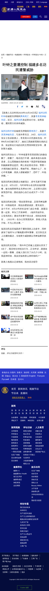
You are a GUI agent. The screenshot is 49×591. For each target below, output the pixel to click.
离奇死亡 (24, 116)
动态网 (38, 569)
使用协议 (5, 558)
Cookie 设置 (24, 588)
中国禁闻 (14, 437)
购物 (30, 398)
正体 (27, 2)
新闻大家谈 (27, 431)
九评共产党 (24, 522)
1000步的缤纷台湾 (37, 495)
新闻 (13, 406)
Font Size (37, 106)
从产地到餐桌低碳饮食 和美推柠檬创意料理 (40, 319)
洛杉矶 (26, 372)
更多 (23, 572)
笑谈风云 (38, 434)
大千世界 (34, 488)
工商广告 (23, 546)
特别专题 (24, 504)
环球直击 (27, 55)
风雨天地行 (24, 531)
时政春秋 (26, 440)
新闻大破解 (27, 446)
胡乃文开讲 (17, 477)
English (32, 376)
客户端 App (6, 561)
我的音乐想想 (36, 500)
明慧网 (30, 569)
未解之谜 (38, 431)
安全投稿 (15, 558)
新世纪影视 (14, 572)
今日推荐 (41, 417)
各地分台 (20, 2)
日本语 (13, 379)
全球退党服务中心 (18, 569)
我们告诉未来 (25, 507)
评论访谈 (27, 427)
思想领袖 (26, 443)
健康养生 (17, 467)
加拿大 (19, 372)
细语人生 (26, 464)
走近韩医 (16, 485)
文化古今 (38, 449)
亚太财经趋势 (16, 458)
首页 (3, 55)
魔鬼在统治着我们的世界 (29, 519)
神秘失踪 (9, 134)
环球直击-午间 (37, 55)
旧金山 (8, 376)
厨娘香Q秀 (35, 491)
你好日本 (34, 474)
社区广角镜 (15, 455)
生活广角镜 (35, 471)
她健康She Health (20, 474)
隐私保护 (35, 555)
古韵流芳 (38, 437)
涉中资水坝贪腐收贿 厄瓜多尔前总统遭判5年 (16, 319)
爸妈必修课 (39, 446)
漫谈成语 (38, 443)
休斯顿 (40, 372)
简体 (31, 2)
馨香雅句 (38, 440)
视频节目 (9, 55)
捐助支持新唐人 (18, 398)
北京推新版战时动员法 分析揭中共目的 (16, 278)
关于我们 (15, 555)
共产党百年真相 (26, 513)
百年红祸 (23, 528)
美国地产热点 (40, 452)
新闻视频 (15, 427)
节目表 (14, 393)
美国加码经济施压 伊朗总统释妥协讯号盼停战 (16, 305)
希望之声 (5, 569)
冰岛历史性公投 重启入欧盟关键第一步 (16, 332)
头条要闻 (14, 417)
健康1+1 (16, 471)
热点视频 (23, 417)
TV (35, 17)
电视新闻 (18, 55)
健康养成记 (17, 479)
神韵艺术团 (16, 566)
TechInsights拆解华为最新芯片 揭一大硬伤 (40, 278)
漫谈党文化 (24, 540)
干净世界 (38, 566)
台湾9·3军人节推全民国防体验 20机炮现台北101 (40, 305)
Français (41, 376)
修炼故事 (23, 543)
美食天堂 (34, 479)
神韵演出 (31, 420)
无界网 (4, 572)
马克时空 (26, 458)
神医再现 (16, 483)
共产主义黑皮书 (26, 534)
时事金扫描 (27, 437)
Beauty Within (36, 485)
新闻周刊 (14, 446)
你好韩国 (34, 477)
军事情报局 (27, 449)
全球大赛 (40, 420)
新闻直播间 (26, 17)
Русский (5, 379)
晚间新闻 (14, 440)
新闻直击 (14, 443)
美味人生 (34, 483)
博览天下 (14, 420)
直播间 (23, 393)
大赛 (12, 2)
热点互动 (26, 434)
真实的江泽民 (25, 525)
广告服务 (25, 558)
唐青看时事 (27, 452)
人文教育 (39, 427)
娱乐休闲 (35, 467)
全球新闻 (14, 431)
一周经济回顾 (16, 452)
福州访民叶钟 (7, 131)
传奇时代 (23, 510)
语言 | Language (41, 2)
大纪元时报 (28, 566)
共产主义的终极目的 (27, 516)
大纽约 (13, 372)
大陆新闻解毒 (28, 461)
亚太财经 (14, 461)
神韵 (6, 2)
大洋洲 (33, 372)
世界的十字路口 (29, 455)
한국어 (21, 379)
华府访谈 (14, 449)
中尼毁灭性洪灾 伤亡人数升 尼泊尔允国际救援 (16, 292)
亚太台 (15, 376)
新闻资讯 (22, 389)
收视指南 (25, 555)
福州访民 (18, 120)
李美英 (38, 116)
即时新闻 (32, 417)
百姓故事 (23, 537)
